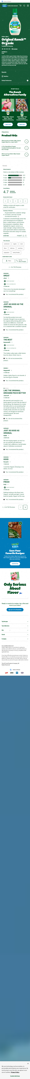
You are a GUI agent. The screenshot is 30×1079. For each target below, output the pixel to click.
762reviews (14, 49)
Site (3, 630)
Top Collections (5, 626)
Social (3, 634)
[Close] (28, 1063)
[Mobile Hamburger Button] (28, 5)
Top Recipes (5, 621)
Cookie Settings (15, 1076)
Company (4, 639)
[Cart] (20, 6)
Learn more (8, 124)
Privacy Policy (15, 1072)
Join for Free (15, 563)
